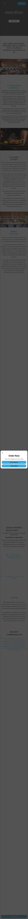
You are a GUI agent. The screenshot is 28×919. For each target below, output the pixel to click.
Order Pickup (14, 466)
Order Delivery (14, 462)
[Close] (2, 453)
